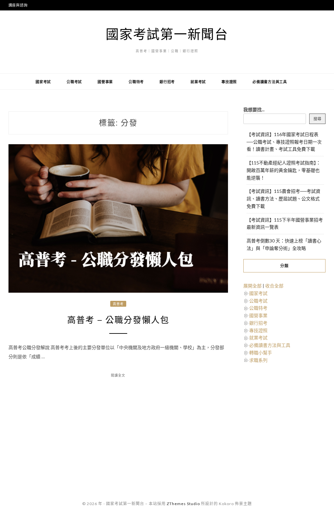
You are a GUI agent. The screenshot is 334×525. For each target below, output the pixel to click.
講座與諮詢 (18, 5)
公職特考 (136, 82)
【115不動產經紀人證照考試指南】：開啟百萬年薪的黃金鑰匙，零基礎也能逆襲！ (284, 170)
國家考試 (43, 82)
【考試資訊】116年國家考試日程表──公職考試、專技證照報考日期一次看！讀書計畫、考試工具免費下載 (284, 141)
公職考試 (74, 82)
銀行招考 (167, 82)
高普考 (118, 304)
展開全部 (252, 285)
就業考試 (198, 82)
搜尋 (317, 118)
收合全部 (274, 285)
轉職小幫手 (260, 352)
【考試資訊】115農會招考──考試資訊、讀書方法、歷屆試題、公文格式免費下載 (283, 198)
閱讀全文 (118, 375)
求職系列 (258, 360)
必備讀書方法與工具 (269, 82)
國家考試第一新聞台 (167, 34)
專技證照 (229, 82)
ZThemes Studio (183, 503)
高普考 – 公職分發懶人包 (118, 320)
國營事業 (105, 82)
